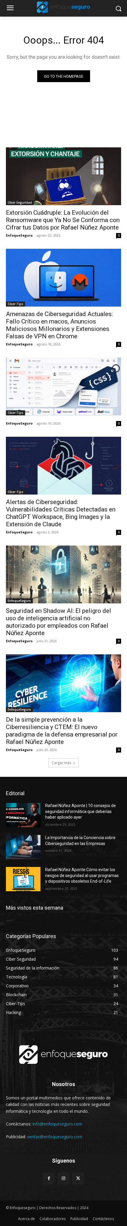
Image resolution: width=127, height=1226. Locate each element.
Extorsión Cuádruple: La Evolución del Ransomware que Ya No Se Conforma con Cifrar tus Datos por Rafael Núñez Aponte (63, 220)
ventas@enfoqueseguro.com (54, 1136)
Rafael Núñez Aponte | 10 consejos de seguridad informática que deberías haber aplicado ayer (80, 811)
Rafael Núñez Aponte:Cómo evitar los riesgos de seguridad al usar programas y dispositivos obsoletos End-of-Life (82, 875)
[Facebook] (49, 1178)
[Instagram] (63, 1178)
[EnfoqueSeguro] (63, 7)
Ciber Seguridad (20, 202)
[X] (78, 1178)
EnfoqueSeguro (19, 235)
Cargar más (61, 762)
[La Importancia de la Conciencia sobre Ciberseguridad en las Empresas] (23, 847)
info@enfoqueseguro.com (57, 1124)
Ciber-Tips (15, 304)
